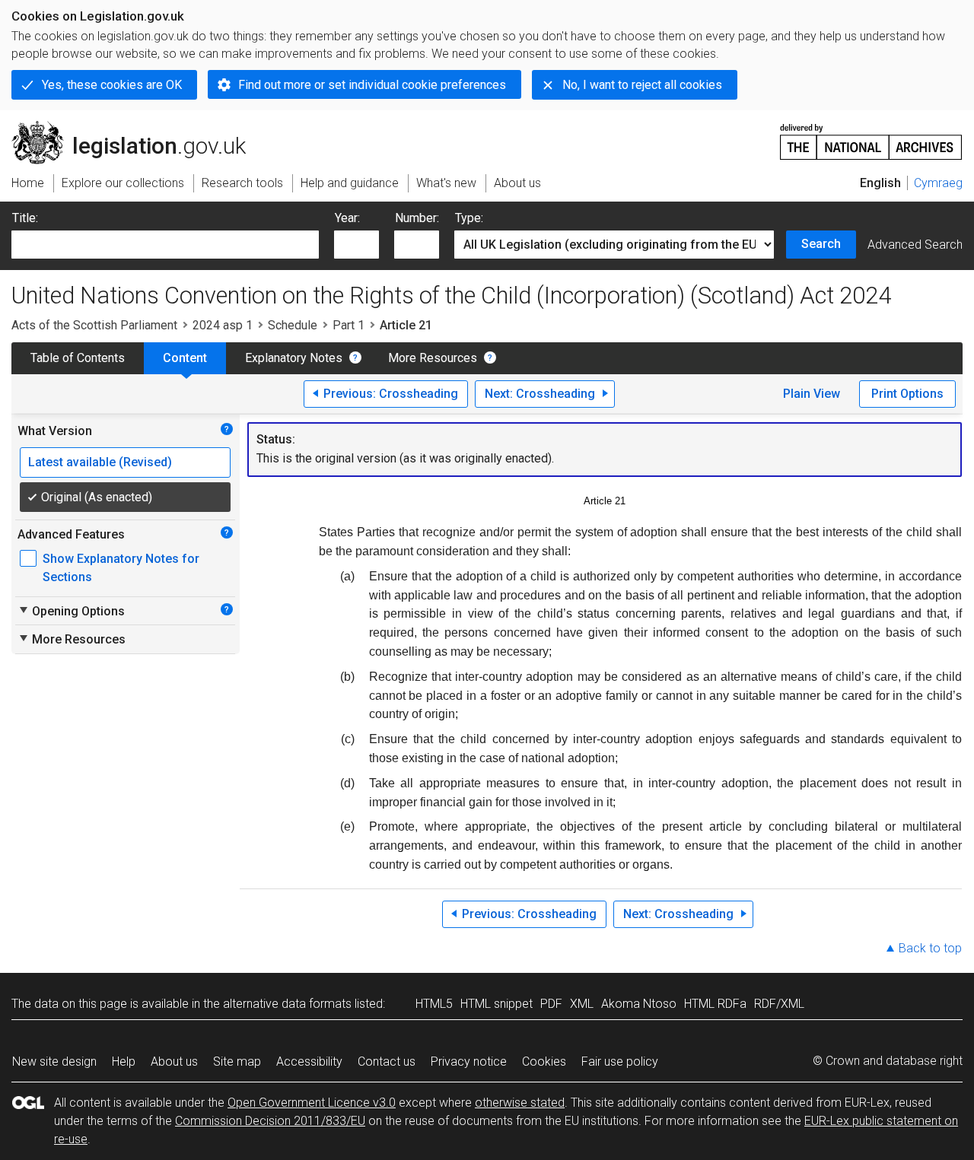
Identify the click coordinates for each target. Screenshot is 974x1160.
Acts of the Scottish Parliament (94, 325)
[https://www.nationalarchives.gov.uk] (871, 135)
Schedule (292, 325)
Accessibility (309, 1061)
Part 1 (348, 325)
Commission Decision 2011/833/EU (270, 1121)
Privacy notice (469, 1061)
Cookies (544, 1061)
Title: (25, 218)
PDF (551, 1003)
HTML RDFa (715, 1003)
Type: (469, 218)
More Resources (432, 358)
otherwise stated (520, 1102)
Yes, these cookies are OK (112, 85)
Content (185, 358)
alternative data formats (287, 1003)
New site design (54, 1061)
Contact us (386, 1061)
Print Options (907, 393)
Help (123, 1061)
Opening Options (71, 610)
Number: (417, 218)
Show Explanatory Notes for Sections (121, 567)
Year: (347, 218)
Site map (237, 1061)
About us (174, 1061)
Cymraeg (938, 183)
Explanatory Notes (293, 358)
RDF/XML (779, 1003)
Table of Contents (77, 358)
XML (582, 1003)
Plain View (811, 393)
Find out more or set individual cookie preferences (372, 85)
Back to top (930, 948)
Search (821, 244)
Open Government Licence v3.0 (312, 1102)
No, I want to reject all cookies (642, 85)
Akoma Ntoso (638, 1003)
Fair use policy (619, 1061)
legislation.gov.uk (137, 127)
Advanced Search (915, 244)
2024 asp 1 (223, 325)
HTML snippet (496, 1003)
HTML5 (434, 1003)
